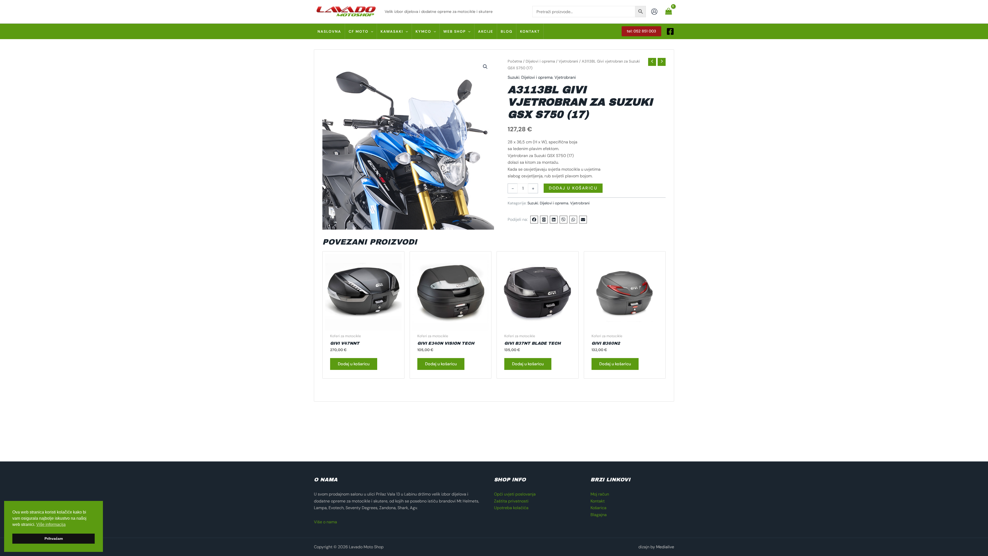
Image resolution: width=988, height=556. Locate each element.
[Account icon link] (654, 11)
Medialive (665, 547)
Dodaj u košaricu (573, 188)
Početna (515, 61)
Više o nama (325, 522)
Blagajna (598, 514)
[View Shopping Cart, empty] (668, 11)
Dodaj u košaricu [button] (353, 364)
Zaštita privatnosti (511, 501)
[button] (370, 31)
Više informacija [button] (51, 524)
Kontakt (597, 501)
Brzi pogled (363, 325)
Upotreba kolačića (511, 507)
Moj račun (599, 494)
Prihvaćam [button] (54, 538)
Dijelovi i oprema (540, 61)
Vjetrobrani (568, 61)
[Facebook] (670, 31)
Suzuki (513, 77)
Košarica (598, 507)
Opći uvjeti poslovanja (515, 494)
